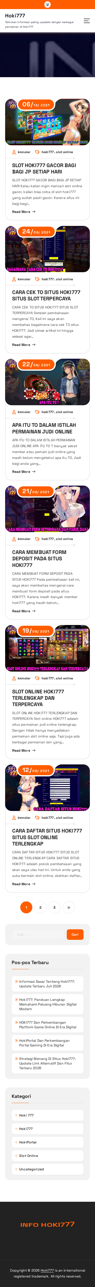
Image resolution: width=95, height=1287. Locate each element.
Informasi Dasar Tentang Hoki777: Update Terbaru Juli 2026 (47, 983)
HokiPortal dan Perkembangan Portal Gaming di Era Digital (44, 1042)
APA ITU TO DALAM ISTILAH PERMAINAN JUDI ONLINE (44, 428)
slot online (64, 152)
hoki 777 (26, 1115)
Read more (21, 212)
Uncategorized (31, 1169)
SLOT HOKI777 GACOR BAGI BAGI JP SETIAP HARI (44, 168)
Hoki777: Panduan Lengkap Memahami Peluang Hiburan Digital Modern (48, 1004)
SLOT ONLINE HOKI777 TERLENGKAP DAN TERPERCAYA (38, 698)
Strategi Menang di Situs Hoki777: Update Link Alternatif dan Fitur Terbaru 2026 (47, 1063)
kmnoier (24, 152)
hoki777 (48, 152)
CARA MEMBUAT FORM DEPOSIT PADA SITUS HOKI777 (39, 558)
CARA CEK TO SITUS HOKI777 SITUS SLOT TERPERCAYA (46, 295)
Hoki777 (47, 1270)
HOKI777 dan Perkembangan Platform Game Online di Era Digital (47, 1024)
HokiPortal (28, 1142)
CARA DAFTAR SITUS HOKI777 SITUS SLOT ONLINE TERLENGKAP (47, 837)
